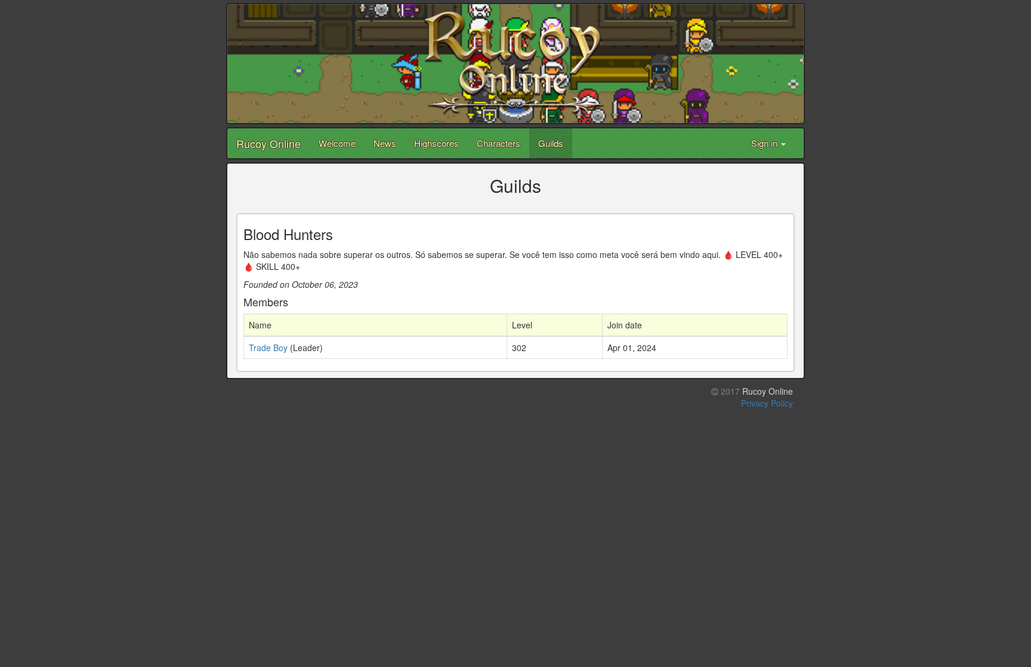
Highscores (436, 143)
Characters (498, 143)
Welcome (337, 143)
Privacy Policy (767, 403)
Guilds (550, 143)
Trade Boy (268, 348)
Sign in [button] (765, 143)
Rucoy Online (268, 143)
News (384, 143)
